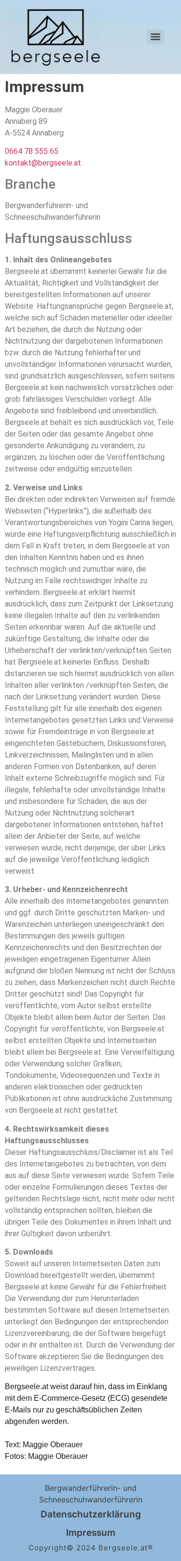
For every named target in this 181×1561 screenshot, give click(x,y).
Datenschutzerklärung (91, 1514)
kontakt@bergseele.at (43, 162)
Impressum (90, 1532)
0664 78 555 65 (31, 151)
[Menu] (155, 37)
